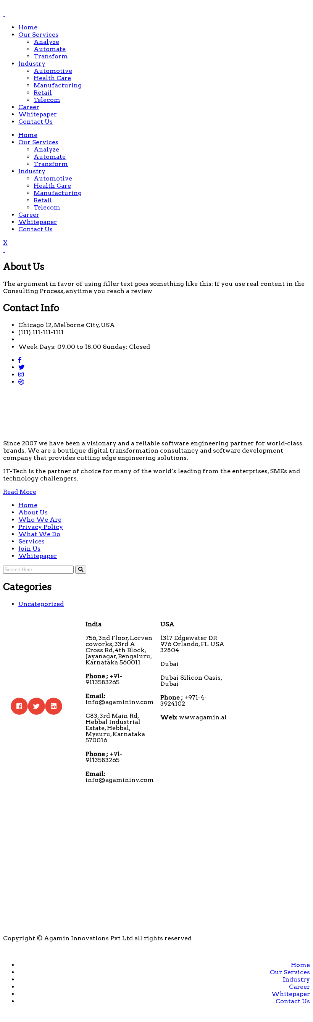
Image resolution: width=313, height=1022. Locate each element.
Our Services (38, 34)
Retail (43, 92)
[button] (19, 706)
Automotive (53, 70)
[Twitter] (21, 367)
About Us (33, 512)
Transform (51, 56)
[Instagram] (21, 374)
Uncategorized (41, 604)
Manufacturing (58, 85)
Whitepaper (37, 114)
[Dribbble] (21, 381)
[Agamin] (4, 14)
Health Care (52, 78)
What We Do (39, 534)
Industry (31, 63)
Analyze (46, 41)
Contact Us (35, 121)
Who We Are (39, 519)
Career (28, 107)
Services (31, 541)
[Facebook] (19, 360)
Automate (50, 49)
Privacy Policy (40, 526)
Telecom (47, 99)
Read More (19, 491)
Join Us (29, 548)
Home (27, 27)
